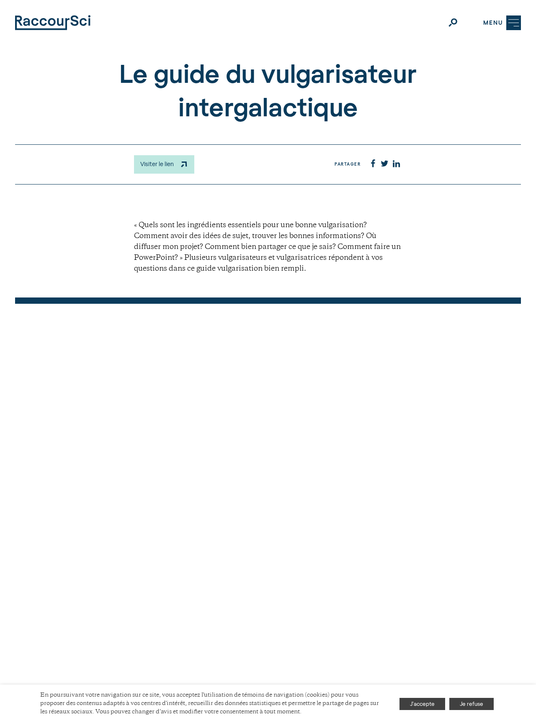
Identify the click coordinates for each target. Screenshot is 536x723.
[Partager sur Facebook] (373, 164)
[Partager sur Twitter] (384, 164)
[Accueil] (52, 22)
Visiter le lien (157, 163)
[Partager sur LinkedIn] (396, 164)
